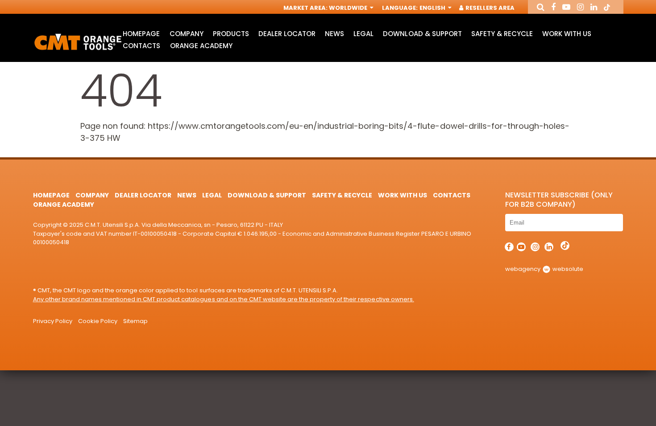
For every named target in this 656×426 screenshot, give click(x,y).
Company (186, 33)
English (433, 8)
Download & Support (422, 33)
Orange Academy (201, 45)
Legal (363, 33)
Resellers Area (489, 8)
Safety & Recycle (502, 33)
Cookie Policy (97, 321)
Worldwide (349, 8)
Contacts (141, 45)
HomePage (141, 33)
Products (231, 33)
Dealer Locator (287, 33)
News (334, 33)
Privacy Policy (52, 321)
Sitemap (135, 321)
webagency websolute (544, 269)
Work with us (566, 33)
